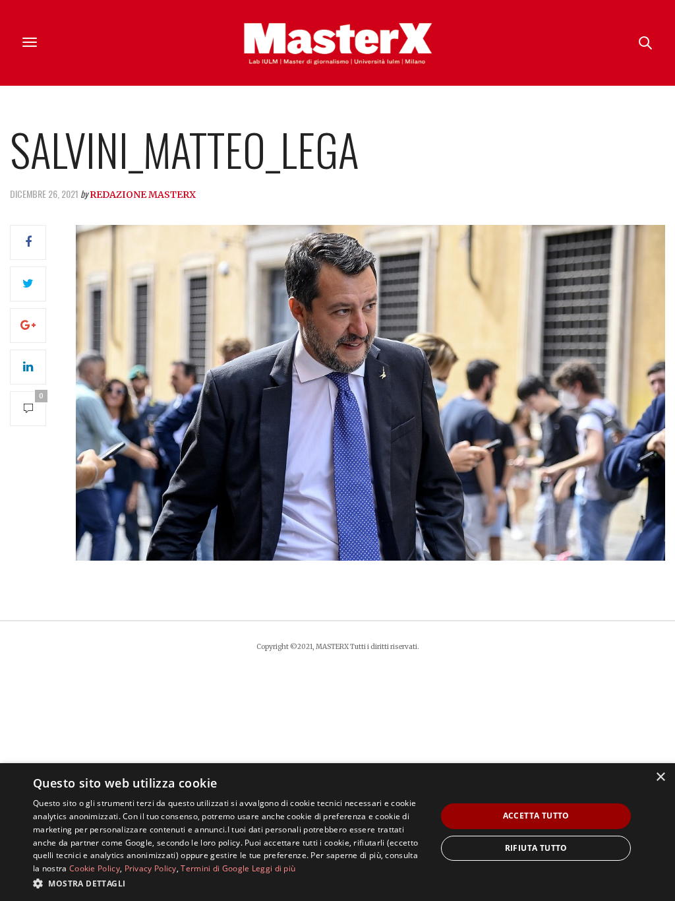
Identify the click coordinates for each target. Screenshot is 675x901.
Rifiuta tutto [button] (536, 848)
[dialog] (337, 832)
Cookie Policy (94, 868)
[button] (229, 883)
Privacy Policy (151, 868)
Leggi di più (274, 868)
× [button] (660, 777)
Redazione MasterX (143, 195)
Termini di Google (215, 868)
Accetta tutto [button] (536, 815)
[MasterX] (337, 43)
